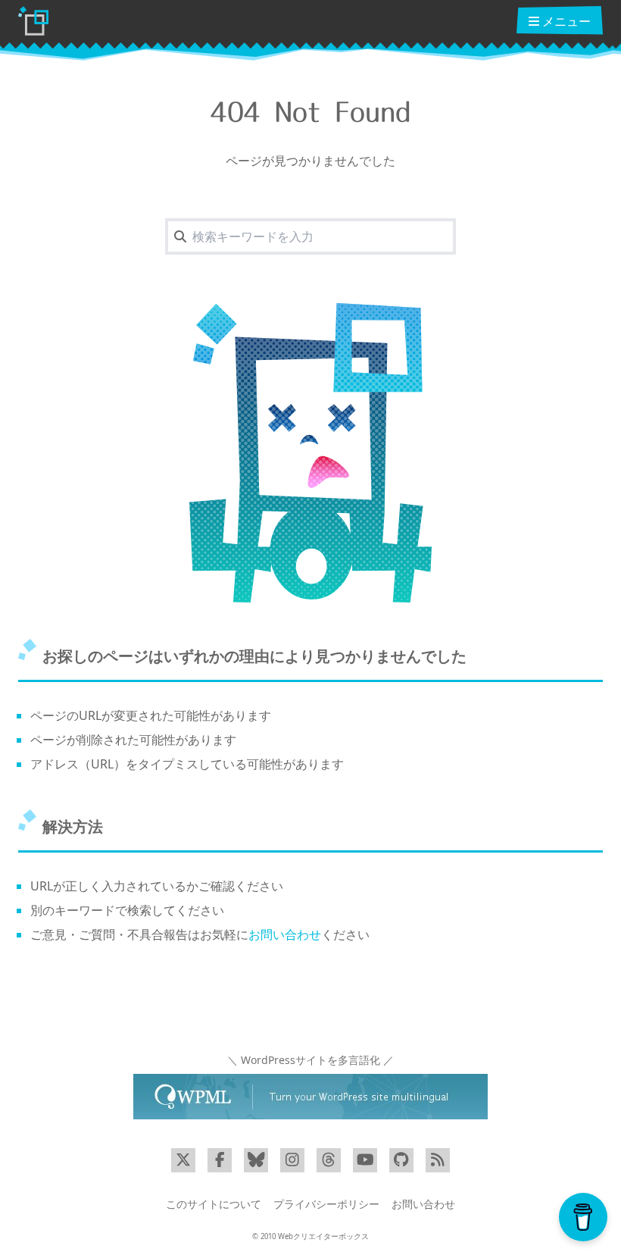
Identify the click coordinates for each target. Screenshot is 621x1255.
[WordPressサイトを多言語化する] (310, 1096)
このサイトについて (213, 1204)
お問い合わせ (284, 934)
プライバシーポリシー (326, 1204)
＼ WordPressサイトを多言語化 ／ (310, 1060)
